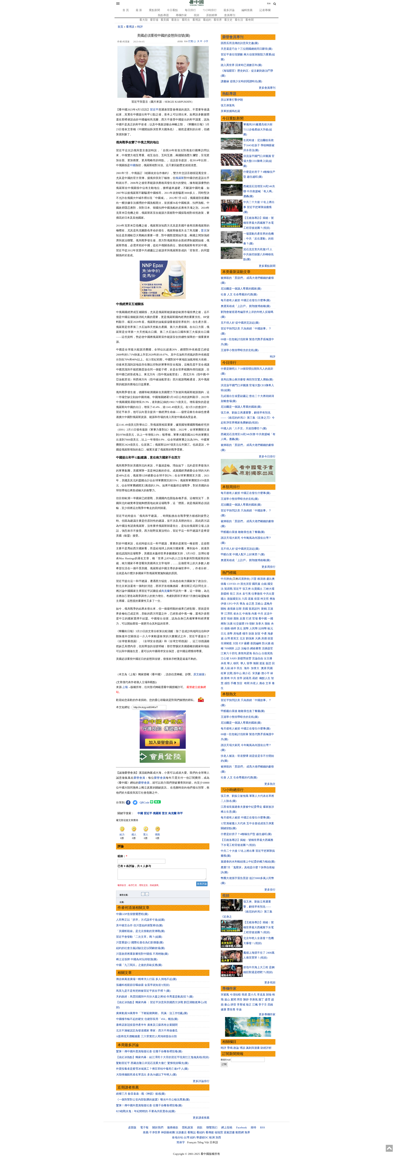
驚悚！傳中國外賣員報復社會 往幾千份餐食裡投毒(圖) (149, 1051)
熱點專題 (163, 15)
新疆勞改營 (244, 658)
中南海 (246, 613)
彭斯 (239, 608)
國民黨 (256, 583)
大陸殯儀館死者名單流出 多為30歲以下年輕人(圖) (146, 1074)
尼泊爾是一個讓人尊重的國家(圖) (241, 288)
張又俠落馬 (228, 105)
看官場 (154, 19)
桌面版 (132, 1127)
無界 (247, 1132)
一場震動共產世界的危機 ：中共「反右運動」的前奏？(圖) (258, 238)
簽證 (268, 663)
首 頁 (126, 10)
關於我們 (157, 1127)
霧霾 (246, 643)
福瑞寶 (219, 1132)
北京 (242, 638)
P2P (241, 643)
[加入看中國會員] (163, 747)
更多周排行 (268, 566)
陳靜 (246, 999)
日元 (223, 633)
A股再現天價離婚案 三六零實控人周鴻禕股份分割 (146, 1036)
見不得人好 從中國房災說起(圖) (240, 322)
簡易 (244, 994)
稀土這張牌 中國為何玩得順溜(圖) (136, 959)
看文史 (228, 19)
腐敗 (236, 618)
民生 (240, 668)
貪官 (223, 618)
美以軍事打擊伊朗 (232, 99)
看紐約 (207, 19)
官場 (255, 618)
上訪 (237, 648)
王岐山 (259, 603)
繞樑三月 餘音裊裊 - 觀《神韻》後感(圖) (140, 1093)
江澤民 (228, 613)
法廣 (230, 623)
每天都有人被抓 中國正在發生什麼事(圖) (245, 300)
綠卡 (233, 668)
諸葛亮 (247, 678)
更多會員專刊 (267, 87)
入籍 (227, 668)
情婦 (230, 618)
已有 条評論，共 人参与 (134, 866)
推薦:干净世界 (151, 1132)
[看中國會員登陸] (163, 756)
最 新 (139, 10)
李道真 (261, 994)
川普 (254, 578)
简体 (269, 3)
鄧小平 (265, 673)
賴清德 (261, 578)
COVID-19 (233, 583)
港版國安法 (234, 598)
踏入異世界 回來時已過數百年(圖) (241, 65)
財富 (258, 633)
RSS (262, 1127)
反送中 (268, 613)
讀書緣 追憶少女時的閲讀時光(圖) (241, 81)
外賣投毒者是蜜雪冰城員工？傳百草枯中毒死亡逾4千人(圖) (152, 1068)
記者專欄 (264, 10)
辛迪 (239, 1009)
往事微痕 (257, 593)
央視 (223, 663)
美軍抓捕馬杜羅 (230, 111)
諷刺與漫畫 (253, 1047)
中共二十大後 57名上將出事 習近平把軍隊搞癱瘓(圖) (258, 207)
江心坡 (225, 658)
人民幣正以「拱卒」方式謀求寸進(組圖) (140, 919)
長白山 (257, 653)
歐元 (270, 628)
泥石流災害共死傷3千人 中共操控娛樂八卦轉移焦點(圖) (258, 254)
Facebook (241, 1127)
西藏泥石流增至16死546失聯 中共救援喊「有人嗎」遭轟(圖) (259, 191)
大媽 (258, 638)
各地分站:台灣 (180, 1137)
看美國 (165, 19)
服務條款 (172, 1127)
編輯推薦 (247, 10)
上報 (125, 687)
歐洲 (212, 1137)
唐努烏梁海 (245, 653)
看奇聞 (249, 19)
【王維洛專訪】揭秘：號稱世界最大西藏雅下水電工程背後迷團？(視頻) (258, 222)
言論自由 (257, 658)
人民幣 (253, 628)
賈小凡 (252, 994)
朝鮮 (252, 623)
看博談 (196, 19)
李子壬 (263, 1004)
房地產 (237, 633)
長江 (232, 593)
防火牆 (266, 643)
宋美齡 (256, 673)
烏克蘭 (165, 590)
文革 (268, 683)
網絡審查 (255, 648)
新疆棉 (225, 593)
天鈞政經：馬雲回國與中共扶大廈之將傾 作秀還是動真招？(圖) (154, 996)
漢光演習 (245, 583)
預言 (240, 683)
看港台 (175, 19)
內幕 (254, 613)
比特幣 (263, 628)
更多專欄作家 (267, 1014)
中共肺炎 (226, 578)
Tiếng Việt (203, 1142)
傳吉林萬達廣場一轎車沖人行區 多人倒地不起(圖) (146, 979)
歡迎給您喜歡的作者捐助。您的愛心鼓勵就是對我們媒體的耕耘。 (156, 699)
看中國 (263, 618)
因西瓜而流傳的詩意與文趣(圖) (240, 43)
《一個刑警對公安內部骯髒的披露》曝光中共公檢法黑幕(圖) (153, 1099)
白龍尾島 (267, 653)
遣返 (262, 663)
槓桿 (233, 628)
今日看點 (172, 10)
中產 (264, 633)
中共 (236, 603)
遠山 (227, 999)
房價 (264, 638)
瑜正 (248, 1004)
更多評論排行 (201, 1081)
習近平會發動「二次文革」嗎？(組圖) (139, 936)
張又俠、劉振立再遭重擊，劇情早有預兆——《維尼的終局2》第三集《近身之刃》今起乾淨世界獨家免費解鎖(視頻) (248, 417)
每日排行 (190, 10)
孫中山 (237, 673)
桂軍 (223, 673)
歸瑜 (269, 994)
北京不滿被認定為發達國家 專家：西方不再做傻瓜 (147, 1030)
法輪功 (245, 648)
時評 (140, 26)
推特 (253, 1127)
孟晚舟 (268, 603)
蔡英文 (235, 638)
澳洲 (263, 668)
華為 (242, 603)
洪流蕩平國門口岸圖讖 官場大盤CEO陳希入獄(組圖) (258, 161)
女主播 (268, 658)
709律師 (229, 648)
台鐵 (264, 583)
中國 (132, 165)
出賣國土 (257, 588)
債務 (227, 628)
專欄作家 (181, 15)
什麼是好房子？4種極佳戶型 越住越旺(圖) (246, 834)
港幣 (230, 633)
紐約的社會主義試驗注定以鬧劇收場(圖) (140, 948)
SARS (233, 658)
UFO (230, 603)
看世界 (218, 19)
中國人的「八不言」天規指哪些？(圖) (244, 428)
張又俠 (246, 588)
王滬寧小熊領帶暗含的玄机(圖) (240, 350)
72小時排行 (210, 10)
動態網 (239, 1132)
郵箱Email (225, 1059)
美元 (239, 628)
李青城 (241, 1004)
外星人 (254, 683)
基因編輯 (255, 643)
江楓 (255, 1004)
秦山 (227, 1004)
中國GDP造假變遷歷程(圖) (132, 914)
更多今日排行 (267, 456)
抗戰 (230, 673)
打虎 (248, 618)
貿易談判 (255, 608)
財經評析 (266, 1047)
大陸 (235, 643)
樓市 (245, 633)
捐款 (199, 1127)
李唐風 (253, 999)
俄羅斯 (179, 178)
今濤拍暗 (235, 994)
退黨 (250, 598)
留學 (249, 663)
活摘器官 (267, 648)
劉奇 (227, 678)
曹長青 (231, 1009)
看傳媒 (210, 1132)
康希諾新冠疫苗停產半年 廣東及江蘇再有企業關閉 (147, 1024)
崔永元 (237, 613)
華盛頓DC (202, 1137)
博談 (242, 1047)
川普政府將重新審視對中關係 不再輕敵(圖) (142, 953)
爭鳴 (230, 1047)
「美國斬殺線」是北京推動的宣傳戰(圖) (140, 931)
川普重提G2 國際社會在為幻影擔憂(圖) (139, 942)
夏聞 (233, 999)
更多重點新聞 (267, 265)
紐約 (193, 1137)
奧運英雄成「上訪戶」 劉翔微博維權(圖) (245, 306)
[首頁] (196, 5)
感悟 (227, 683)
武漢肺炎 (243, 578)
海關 (256, 663)
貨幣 (246, 628)
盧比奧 (270, 578)
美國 (245, 608)
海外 (247, 668)
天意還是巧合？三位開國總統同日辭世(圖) (246, 48)
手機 (233, 683)
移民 (236, 663)
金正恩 (250, 603)
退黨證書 (229, 1132)
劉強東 (250, 638)
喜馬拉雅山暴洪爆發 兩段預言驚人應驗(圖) (247, 379)
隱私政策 (187, 1127)
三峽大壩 (268, 588)
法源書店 (181, 1132)
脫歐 (267, 623)
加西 (218, 1137)
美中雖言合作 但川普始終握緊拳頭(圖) (139, 925)
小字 (206, 41)
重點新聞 (154, 10)
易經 (255, 678)
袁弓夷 (246, 593)
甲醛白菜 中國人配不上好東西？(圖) (243, 554)
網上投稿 (226, 1127)
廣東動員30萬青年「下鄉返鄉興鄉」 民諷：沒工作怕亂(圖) (152, 1013)
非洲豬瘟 (226, 643)
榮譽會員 (139, 777)
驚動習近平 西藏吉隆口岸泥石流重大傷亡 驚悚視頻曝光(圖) (152, 1063)
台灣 (227, 638)
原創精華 (211, 15)
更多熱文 (269, 783)
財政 (251, 633)
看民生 (186, 19)
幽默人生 (264, 678)
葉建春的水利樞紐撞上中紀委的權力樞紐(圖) (248, 861)
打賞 (190, 41)
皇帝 (239, 678)
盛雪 (267, 999)
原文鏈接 (198, 674)
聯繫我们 (211, 1127)
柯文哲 (265, 598)
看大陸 (143, 19)
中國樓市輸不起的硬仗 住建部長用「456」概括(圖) (147, 1019)
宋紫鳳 (225, 994)
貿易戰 (228, 588)
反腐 (242, 618)
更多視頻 (269, 982)
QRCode (144, 802)
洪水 (239, 593)
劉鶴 (264, 608)
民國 (270, 668)
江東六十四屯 (229, 653)
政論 (236, 1047)
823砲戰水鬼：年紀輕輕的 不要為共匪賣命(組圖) (145, 1111)
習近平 (154, 109)
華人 (230, 663)
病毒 (223, 583)
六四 (244, 598)
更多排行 (269, 889)
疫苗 (257, 598)
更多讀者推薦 (201, 1117)
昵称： (122, 856)
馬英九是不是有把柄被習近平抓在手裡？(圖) (143, 990)
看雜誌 (191, 1132)
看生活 (239, 19)
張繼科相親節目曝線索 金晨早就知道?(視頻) (143, 984)
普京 (204, 230)
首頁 (120, 26)
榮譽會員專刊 (232, 37)
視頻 (196, 15)
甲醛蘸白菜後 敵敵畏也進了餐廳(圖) (243, 532)
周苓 (239, 999)
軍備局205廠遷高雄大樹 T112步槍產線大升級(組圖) (257, 129)
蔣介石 (246, 673)
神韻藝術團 (168, 1132)
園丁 (261, 999)
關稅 (223, 608)
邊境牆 (231, 608)
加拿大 (260, 623)
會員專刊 (229, 15)
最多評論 (229, 10)
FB (247, 623)
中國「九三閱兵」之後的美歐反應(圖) (139, 965)
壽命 (262, 683)
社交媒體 (238, 623)
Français (191, 1142)
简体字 (181, 1142)
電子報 (144, 1127)
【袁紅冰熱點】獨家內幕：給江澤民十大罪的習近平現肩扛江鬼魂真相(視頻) (162, 1057)
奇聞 (246, 683)
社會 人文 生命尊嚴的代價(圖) (239, 294)
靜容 (233, 1004)
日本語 (214, 1142)
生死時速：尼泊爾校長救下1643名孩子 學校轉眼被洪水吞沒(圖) (258, 145)
